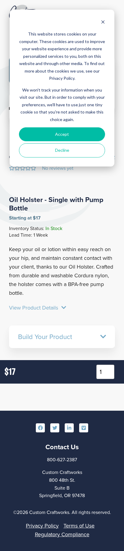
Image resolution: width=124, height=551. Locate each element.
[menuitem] (40, 427)
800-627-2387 (62, 459)
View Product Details (34, 308)
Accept (62, 134)
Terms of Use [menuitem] (79, 526)
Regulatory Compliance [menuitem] (62, 534)
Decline (62, 150)
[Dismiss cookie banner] (103, 22)
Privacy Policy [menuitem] (42, 526)
